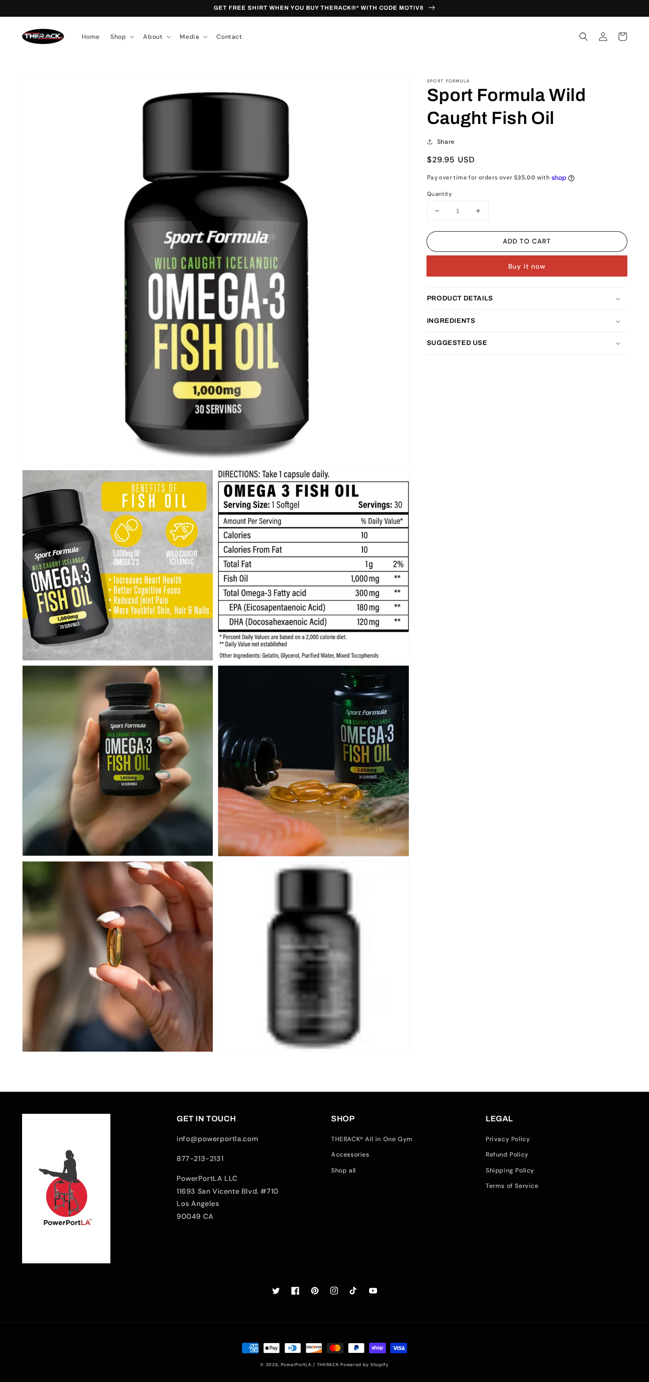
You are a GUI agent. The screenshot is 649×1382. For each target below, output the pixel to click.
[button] (583, 36)
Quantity (439, 194)
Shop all (343, 1170)
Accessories (350, 1154)
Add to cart (527, 241)
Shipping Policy (510, 1170)
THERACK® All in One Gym (372, 1139)
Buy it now (527, 266)
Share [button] (446, 142)
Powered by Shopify (364, 1364)
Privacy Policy (508, 1139)
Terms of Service (512, 1186)
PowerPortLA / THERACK (310, 1364)
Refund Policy (507, 1154)
